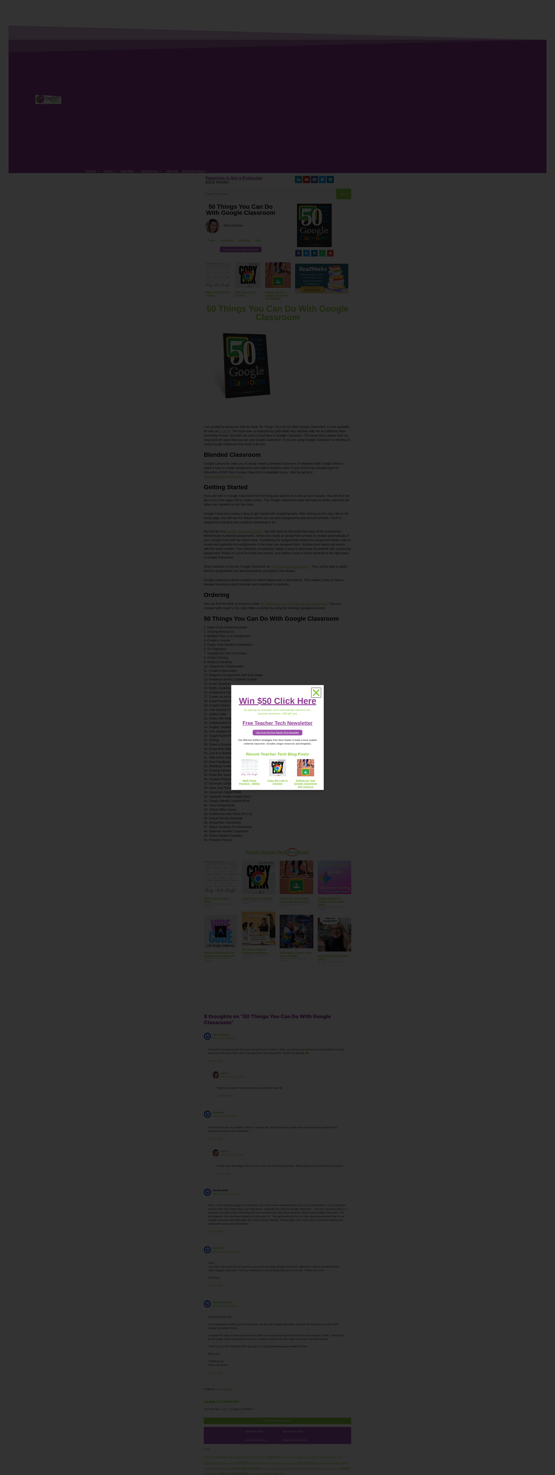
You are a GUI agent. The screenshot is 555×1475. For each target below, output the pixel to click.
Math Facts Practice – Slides (249, 782)
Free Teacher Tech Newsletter (278, 723)
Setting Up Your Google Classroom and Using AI (305, 783)
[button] (316, 692)
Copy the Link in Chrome (277, 782)
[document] (277, 737)
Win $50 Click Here (277, 701)
